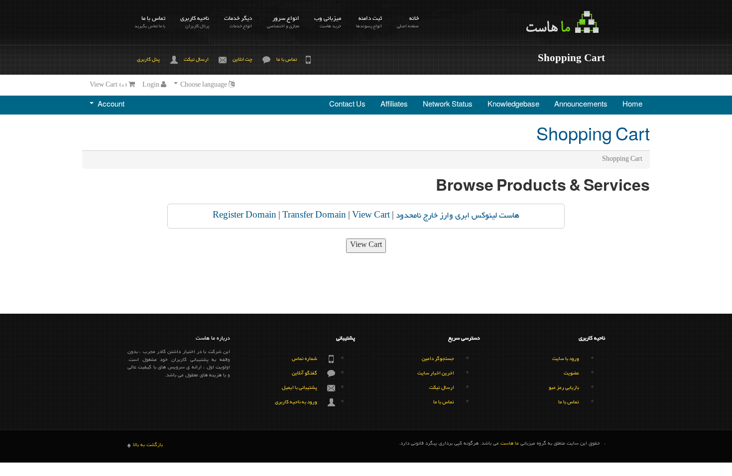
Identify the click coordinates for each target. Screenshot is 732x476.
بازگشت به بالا (148, 445)
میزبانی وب (327, 22)
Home (632, 105)
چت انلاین (242, 59)
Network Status (448, 105)
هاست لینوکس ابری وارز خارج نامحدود (457, 216)
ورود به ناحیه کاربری (296, 402)
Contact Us (347, 105)
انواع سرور (283, 22)
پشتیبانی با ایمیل (299, 387)
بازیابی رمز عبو (564, 387)
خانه (408, 22)
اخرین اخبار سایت (435, 373)
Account (109, 105)
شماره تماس (304, 358)
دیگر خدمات (238, 22)
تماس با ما (149, 22)
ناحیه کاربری (194, 22)
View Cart (371, 216)
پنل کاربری (148, 59)
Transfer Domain (314, 216)
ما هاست (509, 444)
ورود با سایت (565, 358)
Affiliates (394, 105)
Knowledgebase (513, 105)
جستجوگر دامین (438, 358)
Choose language (204, 85)
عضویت (571, 373)
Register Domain (244, 216)
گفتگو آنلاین (304, 373)
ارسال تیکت (196, 59)
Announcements (581, 105)
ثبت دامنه (369, 22)
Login (151, 85)
